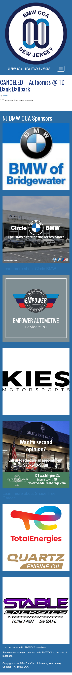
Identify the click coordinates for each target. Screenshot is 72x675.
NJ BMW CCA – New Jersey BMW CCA (29, 69)
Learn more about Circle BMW (29, 268)
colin (5, 95)
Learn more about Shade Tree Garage (29, 495)
